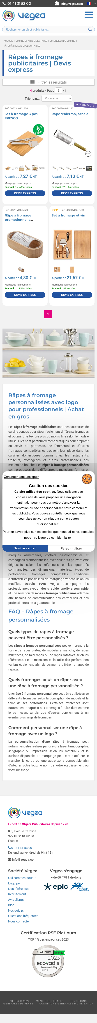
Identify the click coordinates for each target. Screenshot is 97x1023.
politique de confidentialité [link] (52, 537)
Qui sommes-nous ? (22, 878)
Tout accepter (25, 548)
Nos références (18, 889)
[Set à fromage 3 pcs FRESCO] (25, 143)
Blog (11, 905)
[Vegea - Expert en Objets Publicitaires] (23, 20)
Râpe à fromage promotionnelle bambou (18, 219)
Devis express (25, 193)
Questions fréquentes (23, 916)
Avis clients (16, 899)
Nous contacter (19, 921)
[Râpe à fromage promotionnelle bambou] (25, 244)
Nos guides (16, 910)
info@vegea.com (72, 3)
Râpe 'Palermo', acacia (70, 114)
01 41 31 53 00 (21, 848)
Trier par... (32, 98)
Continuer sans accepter (21, 476)
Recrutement (17, 894)
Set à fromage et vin (68, 215)
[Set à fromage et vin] (72, 244)
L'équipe (14, 883)
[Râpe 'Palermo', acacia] (72, 143)
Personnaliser (71, 548)
